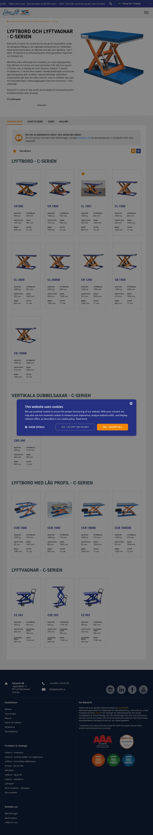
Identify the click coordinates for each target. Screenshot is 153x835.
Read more (81, 418)
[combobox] (131, 403)
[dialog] (76, 417)
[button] (35, 427)
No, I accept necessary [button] (75, 426)
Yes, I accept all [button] (112, 426)
